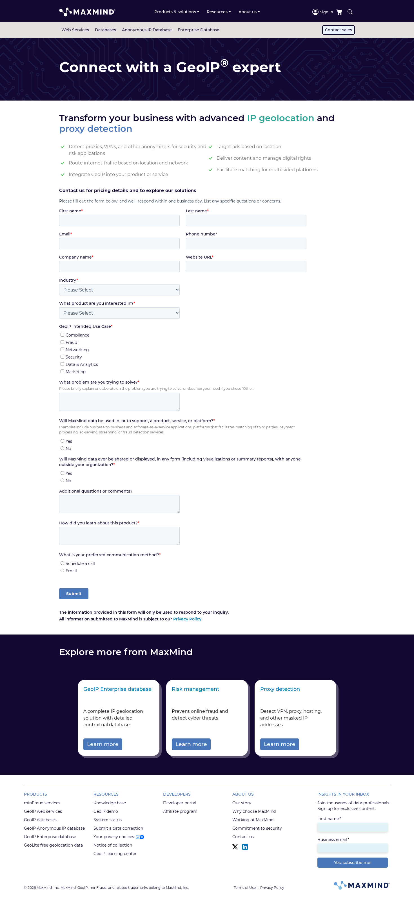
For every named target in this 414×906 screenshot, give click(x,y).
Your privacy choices (114, 836)
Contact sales (338, 29)
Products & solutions (175, 11)
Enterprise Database (198, 29)
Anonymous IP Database (147, 29)
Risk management (195, 689)
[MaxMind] (87, 12)
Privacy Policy (187, 619)
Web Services (75, 29)
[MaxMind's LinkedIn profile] (245, 847)
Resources (217, 11)
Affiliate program (180, 811)
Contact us (243, 836)
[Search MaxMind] (350, 12)
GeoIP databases (40, 819)
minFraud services (42, 802)
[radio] (184, 441)
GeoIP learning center (115, 853)
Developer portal (179, 802)
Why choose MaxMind (254, 811)
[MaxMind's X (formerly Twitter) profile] (235, 847)
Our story (241, 802)
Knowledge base (110, 802)
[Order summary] (339, 12)
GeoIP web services (43, 811)
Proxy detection (280, 689)
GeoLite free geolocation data (53, 845)
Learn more (103, 744)
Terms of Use (245, 887)
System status (108, 819)
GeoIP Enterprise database (117, 689)
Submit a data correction (118, 828)
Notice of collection (113, 845)
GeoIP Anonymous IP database (54, 828)
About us (248, 11)
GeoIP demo (106, 811)
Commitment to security (257, 828)
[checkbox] (183, 352)
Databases (105, 29)
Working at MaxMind (252, 819)
